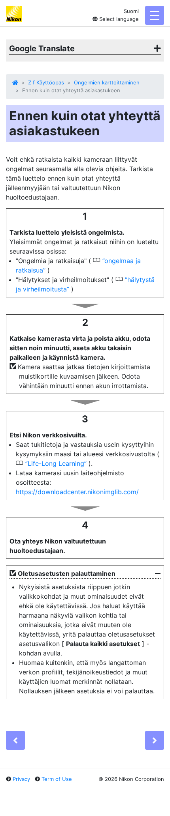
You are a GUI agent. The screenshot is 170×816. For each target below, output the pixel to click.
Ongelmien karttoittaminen (107, 82)
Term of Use (57, 779)
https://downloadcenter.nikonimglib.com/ (77, 492)
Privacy (21, 779)
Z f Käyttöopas (46, 82)
